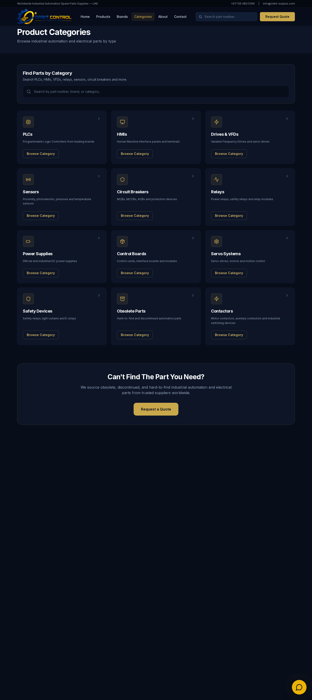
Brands (122, 17)
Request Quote (277, 17)
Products (103, 17)
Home (85, 17)
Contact (180, 17)
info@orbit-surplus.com (279, 3)
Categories (143, 17)
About (163, 17)
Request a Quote (156, 409)
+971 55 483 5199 (243, 3)
